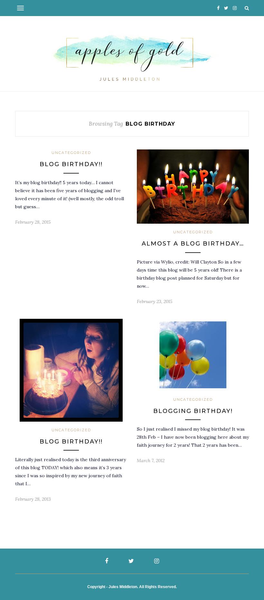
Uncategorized (71, 152)
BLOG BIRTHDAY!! (71, 441)
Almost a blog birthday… (193, 243)
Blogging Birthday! (193, 411)
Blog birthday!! (71, 164)
